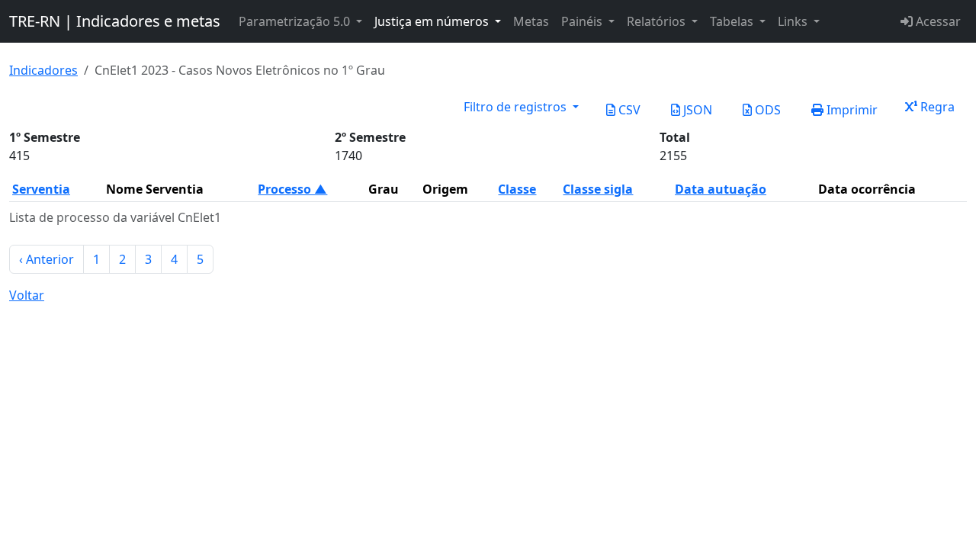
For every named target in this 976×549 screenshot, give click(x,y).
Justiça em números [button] (433, 21)
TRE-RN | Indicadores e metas (114, 21)
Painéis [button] (583, 21)
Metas (531, 21)
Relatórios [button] (658, 21)
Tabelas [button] (733, 21)
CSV (627, 109)
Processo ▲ (292, 189)
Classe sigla (598, 189)
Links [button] (794, 21)
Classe (517, 189)
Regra (936, 106)
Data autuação (720, 189)
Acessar (937, 21)
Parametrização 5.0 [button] (296, 21)
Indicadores (43, 70)
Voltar (26, 295)
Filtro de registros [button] (517, 106)
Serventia (41, 189)
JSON (696, 109)
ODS (766, 109)
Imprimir (851, 109)
